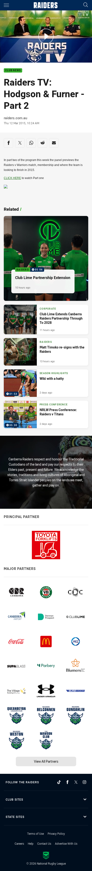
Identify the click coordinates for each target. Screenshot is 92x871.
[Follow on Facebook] (67, 782)
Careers (19, 843)
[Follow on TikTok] (59, 782)
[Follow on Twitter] (76, 782)
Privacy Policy (56, 833)
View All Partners (46, 761)
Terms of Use (35, 833)
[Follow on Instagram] (84, 782)
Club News (13, 70)
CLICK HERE (12, 178)
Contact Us (44, 843)
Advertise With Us (66, 843)
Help (30, 843)
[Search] (85, 5)
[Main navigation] (6, 5)
